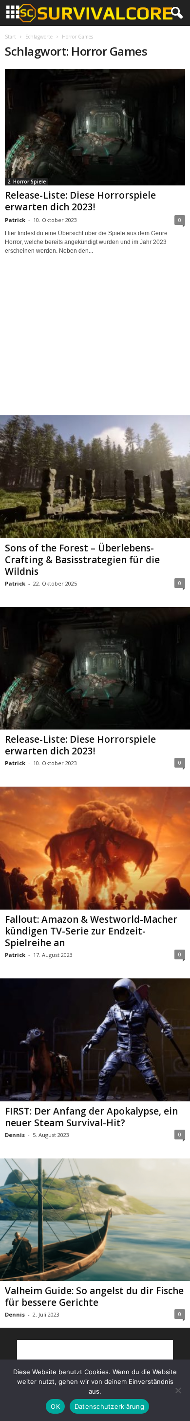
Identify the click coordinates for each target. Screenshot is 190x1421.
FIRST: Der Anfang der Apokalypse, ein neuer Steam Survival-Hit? (91, 1117)
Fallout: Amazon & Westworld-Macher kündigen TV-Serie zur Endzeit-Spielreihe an (91, 931)
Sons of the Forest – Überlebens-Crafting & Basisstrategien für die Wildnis (82, 560)
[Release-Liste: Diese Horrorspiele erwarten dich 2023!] (95, 127)
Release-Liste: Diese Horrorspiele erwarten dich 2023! (80, 201)
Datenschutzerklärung (109, 1406)
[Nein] (178, 1390)
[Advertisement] (95, 344)
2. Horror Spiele (26, 181)
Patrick (15, 219)
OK (55, 1406)
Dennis (15, 1134)
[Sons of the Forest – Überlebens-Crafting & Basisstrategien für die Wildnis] (95, 476)
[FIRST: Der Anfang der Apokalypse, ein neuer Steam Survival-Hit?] (95, 1039)
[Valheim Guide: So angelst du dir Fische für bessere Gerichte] (95, 1219)
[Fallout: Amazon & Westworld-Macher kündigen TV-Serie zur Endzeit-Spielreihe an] (95, 848)
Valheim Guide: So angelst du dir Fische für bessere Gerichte (94, 1296)
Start (10, 36)
